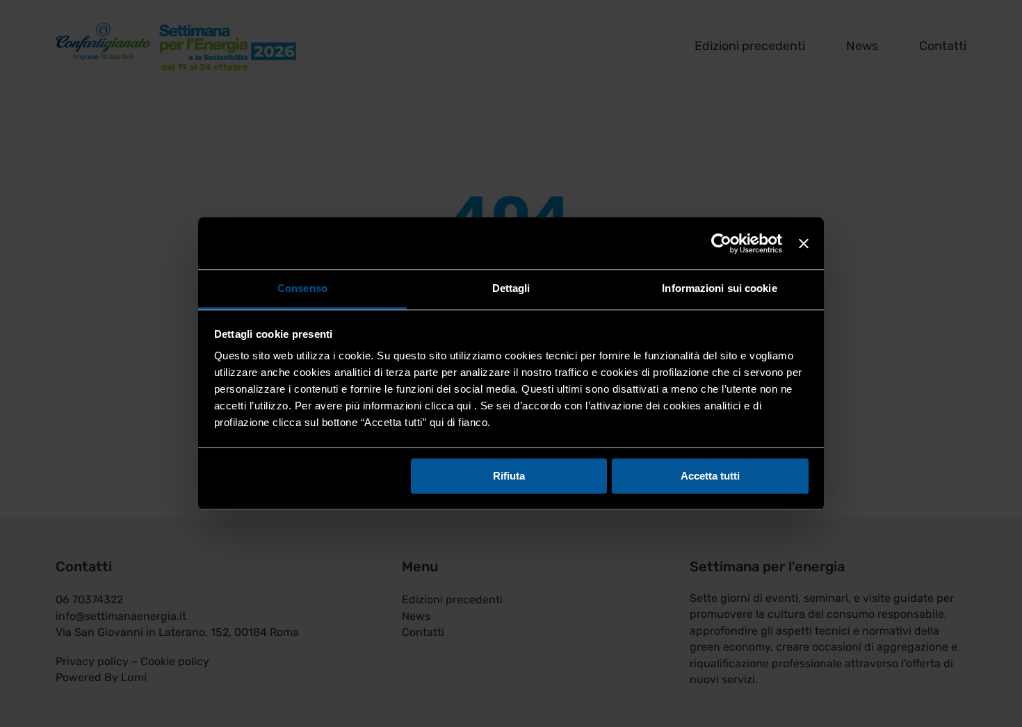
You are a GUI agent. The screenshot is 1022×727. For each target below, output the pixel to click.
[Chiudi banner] (804, 243)
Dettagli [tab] (511, 288)
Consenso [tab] (302, 288)
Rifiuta (509, 476)
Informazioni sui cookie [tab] (719, 288)
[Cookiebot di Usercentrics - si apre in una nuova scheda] (721, 243)
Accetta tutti (710, 476)
